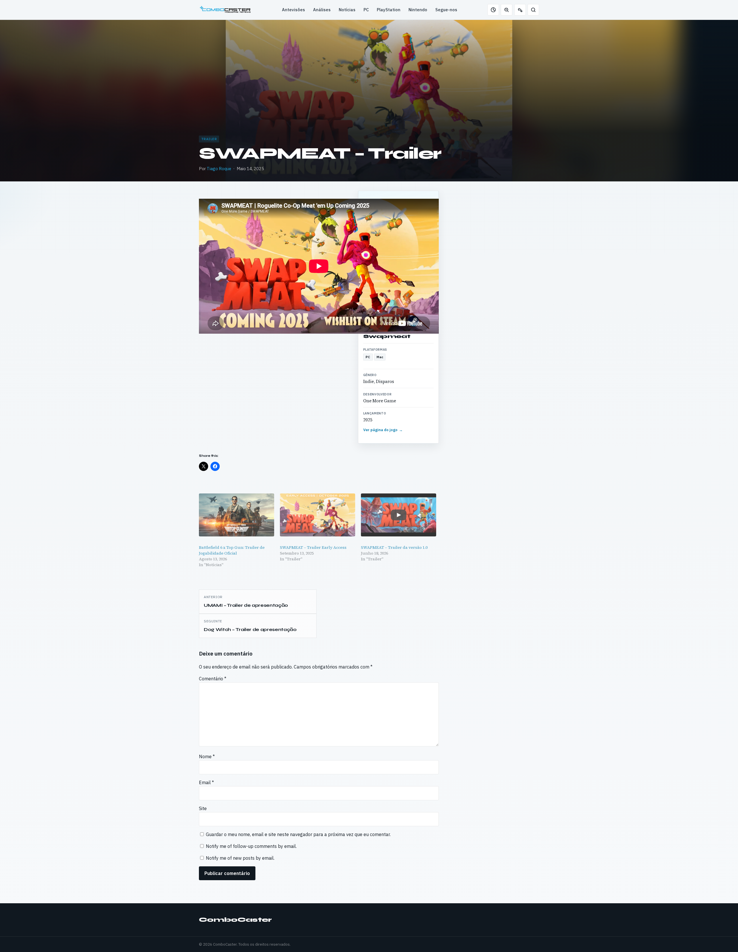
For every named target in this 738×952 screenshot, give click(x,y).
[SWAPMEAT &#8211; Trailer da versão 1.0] (398, 514)
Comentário (212, 678)
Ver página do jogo (383, 429)
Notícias (347, 9)
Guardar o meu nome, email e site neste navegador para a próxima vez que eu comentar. (298, 834)
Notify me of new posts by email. (240, 858)
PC (366, 9)
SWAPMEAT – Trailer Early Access (313, 547)
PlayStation (388, 9)
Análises (322, 9)
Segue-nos (446, 9)
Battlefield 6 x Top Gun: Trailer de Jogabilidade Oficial (232, 550)
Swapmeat (387, 336)
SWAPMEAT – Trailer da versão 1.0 (394, 547)
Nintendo (417, 9)
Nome (207, 756)
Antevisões (293, 9)
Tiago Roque (219, 168)
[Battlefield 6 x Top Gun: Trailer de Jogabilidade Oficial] (236, 514)
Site (203, 808)
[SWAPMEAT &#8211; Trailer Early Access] (317, 514)
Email (206, 782)
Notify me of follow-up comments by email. (251, 846)
